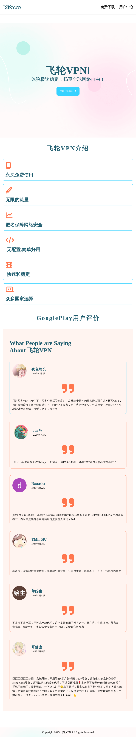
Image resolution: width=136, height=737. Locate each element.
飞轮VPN (12, 7)
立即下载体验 (66, 91)
